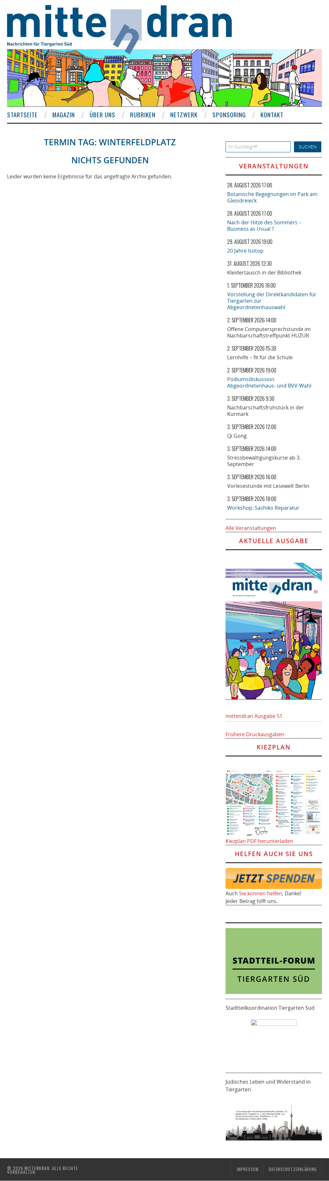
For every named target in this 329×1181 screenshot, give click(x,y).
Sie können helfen (260, 893)
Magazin (63, 114)
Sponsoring (229, 114)
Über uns (102, 114)
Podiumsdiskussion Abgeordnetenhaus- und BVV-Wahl (269, 382)
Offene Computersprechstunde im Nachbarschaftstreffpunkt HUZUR (269, 332)
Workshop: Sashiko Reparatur (263, 507)
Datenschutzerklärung (293, 1169)
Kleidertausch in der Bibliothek (264, 272)
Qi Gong (237, 435)
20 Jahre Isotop (245, 250)
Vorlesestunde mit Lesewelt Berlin (268, 485)
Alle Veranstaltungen (251, 528)
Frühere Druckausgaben (255, 734)
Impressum (248, 1169)
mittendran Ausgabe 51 (254, 716)
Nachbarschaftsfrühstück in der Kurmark (265, 410)
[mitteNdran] (125, 28)
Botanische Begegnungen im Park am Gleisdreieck (272, 197)
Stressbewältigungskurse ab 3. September (264, 461)
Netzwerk (184, 114)
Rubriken (143, 114)
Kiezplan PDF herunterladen (259, 841)
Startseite (22, 114)
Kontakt (272, 114)
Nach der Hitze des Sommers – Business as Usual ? (264, 225)
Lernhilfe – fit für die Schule (260, 357)
